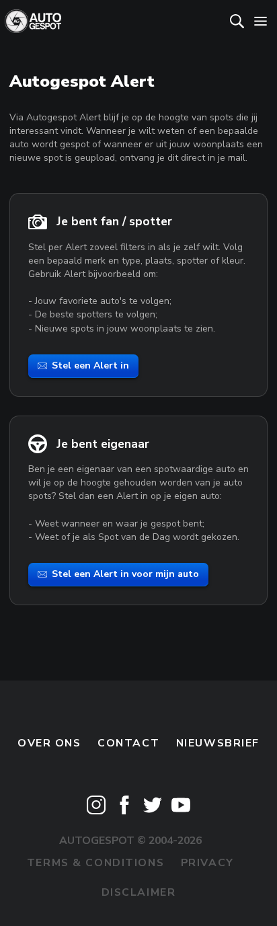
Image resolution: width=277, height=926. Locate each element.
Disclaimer (139, 892)
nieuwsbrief (218, 743)
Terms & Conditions (95, 862)
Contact (128, 743)
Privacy (207, 862)
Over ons (49, 743)
